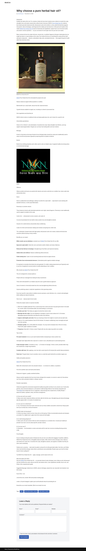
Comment (22, 514)
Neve (6, 549)
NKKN (18, 97)
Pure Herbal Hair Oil (57, 23)
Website (53, 508)
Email (37, 508)
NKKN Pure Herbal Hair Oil (26, 28)
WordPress (16, 549)
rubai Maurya (20, 13)
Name (21, 508)
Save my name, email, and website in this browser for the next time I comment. (38, 533)
